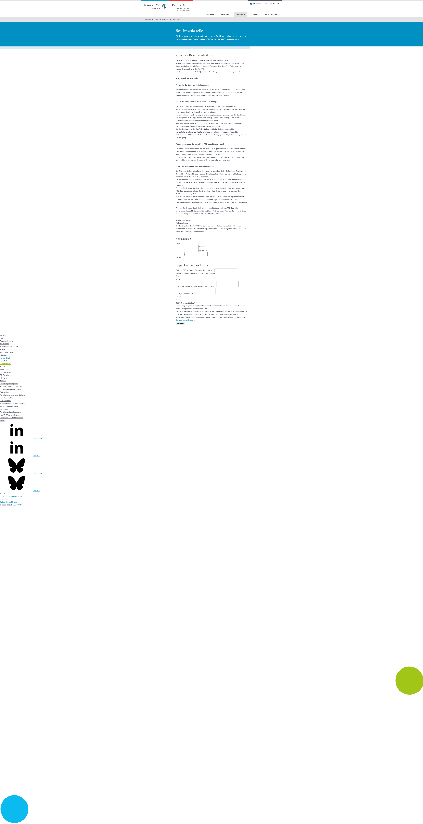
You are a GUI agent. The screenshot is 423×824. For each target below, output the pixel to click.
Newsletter (4, 344)
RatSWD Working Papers (10, 415)
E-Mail (179, 257)
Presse (2, 349)
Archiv (2, 421)
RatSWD (3, 361)
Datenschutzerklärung (184, 320)
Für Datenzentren (7, 372)
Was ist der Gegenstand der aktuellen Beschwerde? (196, 286)
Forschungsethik (6, 398)
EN (278, 4)
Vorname (202, 247)
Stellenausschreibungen (9, 346)
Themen (255, 15)
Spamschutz (181, 296)
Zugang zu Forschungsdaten (11, 386)
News (2, 338)
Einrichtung (180, 254)
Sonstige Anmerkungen (184, 294)
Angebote (240, 15)
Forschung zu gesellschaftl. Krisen (13, 395)
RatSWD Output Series (9, 406)
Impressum (4, 499)
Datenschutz (5, 392)
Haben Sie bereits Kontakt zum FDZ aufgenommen (196, 273)
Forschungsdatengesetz (9, 384)
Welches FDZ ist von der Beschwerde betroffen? (195, 270)
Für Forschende (175, 19)
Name (178, 244)
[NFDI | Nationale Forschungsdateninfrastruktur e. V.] (211, 822)
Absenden (180, 323)
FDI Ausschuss (5, 364)
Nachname (203, 250)
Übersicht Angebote (161, 19)
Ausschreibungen (6, 341)
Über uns (225, 15)
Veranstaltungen (6, 352)
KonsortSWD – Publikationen (11, 418)
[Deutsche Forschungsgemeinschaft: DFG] (211, 622)
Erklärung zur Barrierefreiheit (11, 496)
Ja (179, 276)
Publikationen (271, 15)
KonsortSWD (148, 19)
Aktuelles (210, 15)
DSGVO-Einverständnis (185, 303)
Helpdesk (257, 4)
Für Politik (4, 378)
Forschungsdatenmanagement (11, 389)
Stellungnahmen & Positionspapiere (13, 404)
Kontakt (3, 366)
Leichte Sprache (269, 4)
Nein (180, 279)
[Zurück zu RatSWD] (181, 6)
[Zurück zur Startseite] (155, 6)
